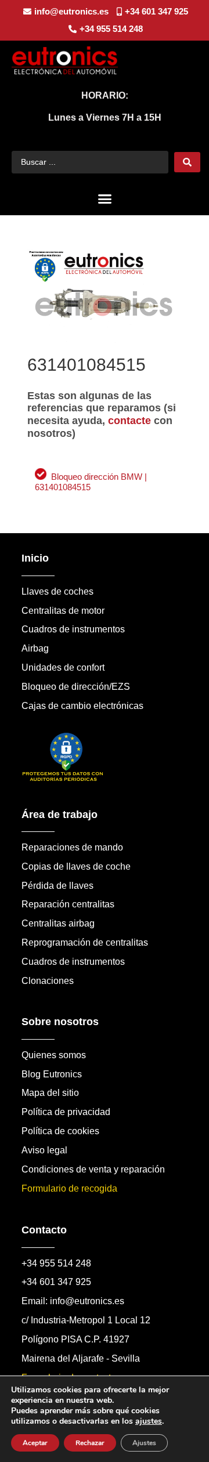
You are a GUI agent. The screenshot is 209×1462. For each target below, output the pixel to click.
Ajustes (144, 1442)
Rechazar (90, 1442)
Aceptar (35, 1442)
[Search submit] (187, 162)
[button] (104, 199)
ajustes (148, 1421)
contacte (129, 420)
